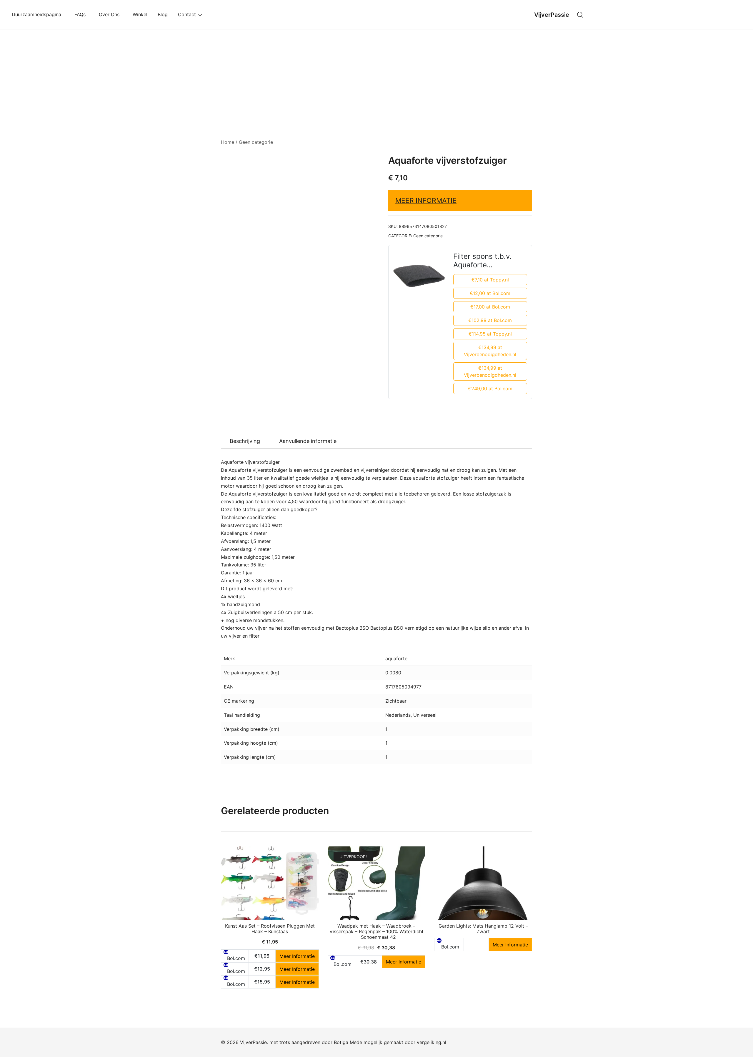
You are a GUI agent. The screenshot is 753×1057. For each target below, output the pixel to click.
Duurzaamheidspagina (38, 14)
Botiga (341, 1042)
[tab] (245, 441)
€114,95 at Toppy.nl (490, 334)
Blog (163, 14)
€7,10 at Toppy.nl (490, 280)
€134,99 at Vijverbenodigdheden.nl (490, 350)
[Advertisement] (376, 73)
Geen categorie (256, 142)
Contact (187, 14)
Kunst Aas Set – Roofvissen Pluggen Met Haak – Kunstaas (270, 928)
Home (227, 142)
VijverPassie (551, 14)
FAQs (81, 14)
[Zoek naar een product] (580, 15)
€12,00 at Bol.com (490, 293)
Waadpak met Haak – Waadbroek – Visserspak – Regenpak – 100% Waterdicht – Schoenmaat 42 (376, 931)
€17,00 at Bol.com (490, 307)
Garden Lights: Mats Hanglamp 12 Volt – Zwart (483, 928)
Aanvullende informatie (307, 441)
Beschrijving (245, 441)
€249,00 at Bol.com (490, 388)
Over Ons (110, 14)
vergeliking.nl (431, 1042)
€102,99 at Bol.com (490, 320)
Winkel (140, 14)
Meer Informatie (426, 200)
